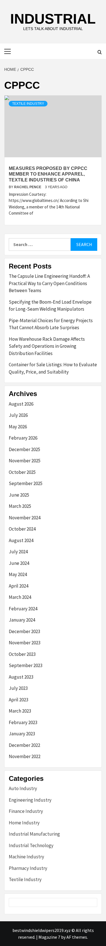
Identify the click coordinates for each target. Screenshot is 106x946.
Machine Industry (26, 857)
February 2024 (23, 609)
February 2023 (23, 722)
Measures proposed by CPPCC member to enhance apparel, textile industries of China (48, 174)
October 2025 (22, 472)
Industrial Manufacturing (34, 834)
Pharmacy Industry (28, 868)
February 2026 (23, 438)
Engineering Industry (30, 800)
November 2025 (24, 461)
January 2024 (22, 620)
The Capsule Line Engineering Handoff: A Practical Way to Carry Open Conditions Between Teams (49, 283)
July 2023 (18, 688)
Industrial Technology (31, 845)
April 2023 (18, 700)
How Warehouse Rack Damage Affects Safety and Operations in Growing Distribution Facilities (47, 346)
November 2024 (24, 518)
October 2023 (22, 654)
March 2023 (20, 711)
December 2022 (24, 745)
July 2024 (18, 552)
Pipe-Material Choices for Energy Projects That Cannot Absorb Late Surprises (51, 324)
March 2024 (20, 597)
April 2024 (18, 586)
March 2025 (20, 506)
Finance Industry (26, 811)
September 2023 (25, 665)
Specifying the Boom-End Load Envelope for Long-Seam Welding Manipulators (50, 305)
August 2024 (21, 540)
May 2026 (18, 427)
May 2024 (18, 574)
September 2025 (25, 483)
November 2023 (24, 643)
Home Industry (24, 823)
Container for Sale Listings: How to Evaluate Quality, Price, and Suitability (53, 368)
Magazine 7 (49, 937)
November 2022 (24, 756)
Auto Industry (23, 788)
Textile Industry (28, 104)
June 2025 (19, 495)
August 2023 (21, 677)
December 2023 (24, 631)
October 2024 (22, 529)
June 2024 (19, 563)
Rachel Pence (28, 187)
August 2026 (21, 404)
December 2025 (24, 449)
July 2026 (18, 415)
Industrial (53, 19)
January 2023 (22, 734)
